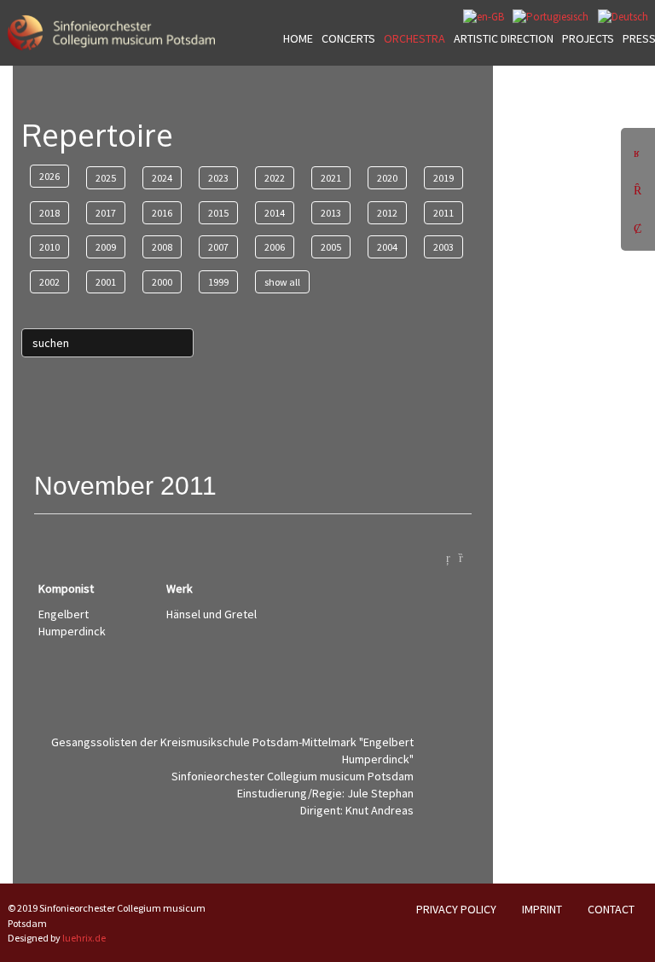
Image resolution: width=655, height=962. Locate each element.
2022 (274, 177)
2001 (106, 281)
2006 (274, 246)
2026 (49, 176)
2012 (387, 212)
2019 (443, 177)
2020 (387, 177)
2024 (162, 177)
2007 (218, 246)
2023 (218, 177)
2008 (162, 246)
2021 (331, 177)
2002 (49, 281)
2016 (162, 212)
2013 (331, 212)
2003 (443, 246)
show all (282, 281)
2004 (387, 246)
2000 (162, 281)
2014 (274, 212)
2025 (106, 177)
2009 (106, 246)
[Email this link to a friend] (452, 557)
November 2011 (125, 486)
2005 (331, 246)
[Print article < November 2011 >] (465, 557)
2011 (443, 212)
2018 (49, 212)
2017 (106, 212)
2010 (49, 246)
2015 (218, 212)
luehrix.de (84, 937)
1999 (218, 281)
